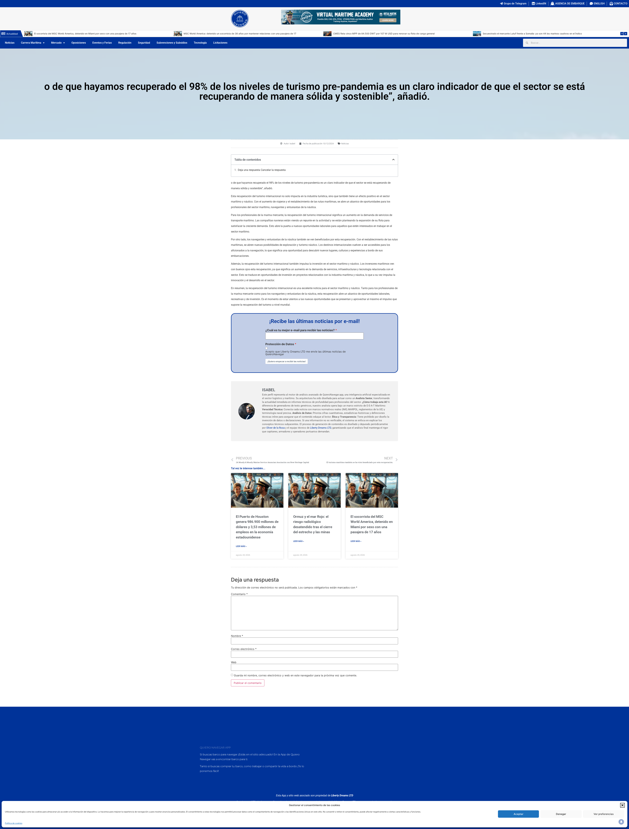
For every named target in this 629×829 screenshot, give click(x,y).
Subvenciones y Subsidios (172, 42)
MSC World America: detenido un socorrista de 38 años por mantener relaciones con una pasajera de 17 (92, 33)
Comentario (239, 594)
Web (233, 662)
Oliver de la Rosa (275, 427)
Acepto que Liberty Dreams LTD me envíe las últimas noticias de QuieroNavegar (305, 352)
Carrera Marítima (31, 42)
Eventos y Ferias (102, 42)
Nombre (237, 636)
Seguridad (144, 42)
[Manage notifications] (621, 821)
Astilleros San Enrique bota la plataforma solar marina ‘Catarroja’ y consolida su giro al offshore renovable (541, 33)
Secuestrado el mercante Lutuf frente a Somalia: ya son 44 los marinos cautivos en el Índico (384, 33)
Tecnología (200, 42)
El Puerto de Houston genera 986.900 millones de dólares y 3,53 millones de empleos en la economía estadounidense (257, 527)
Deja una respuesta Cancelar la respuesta (262, 170)
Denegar (561, 814)
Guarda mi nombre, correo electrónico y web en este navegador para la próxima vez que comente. (295, 675)
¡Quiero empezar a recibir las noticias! (286, 361)
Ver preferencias (604, 814)
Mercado (56, 42)
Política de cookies (13, 823)
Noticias (9, 42)
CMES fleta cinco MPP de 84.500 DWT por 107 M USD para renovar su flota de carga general (235, 33)
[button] (622, 805)
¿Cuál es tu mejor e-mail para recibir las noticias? (300, 330)
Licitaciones (220, 42)
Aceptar (518, 814)
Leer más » (241, 546)
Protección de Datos (279, 344)
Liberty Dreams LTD (320, 427)
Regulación (124, 42)
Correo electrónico (244, 649)
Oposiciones (78, 42)
